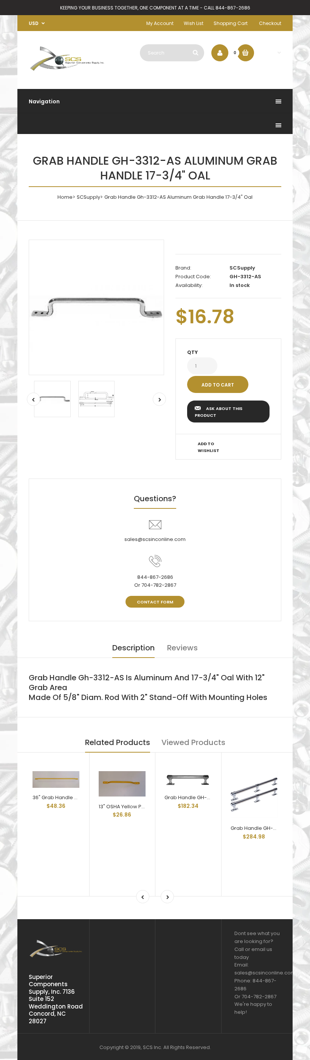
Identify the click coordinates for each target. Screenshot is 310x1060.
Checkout (270, 23)
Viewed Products (193, 742)
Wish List (193, 23)
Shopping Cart (231, 23)
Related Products (117, 742)
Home (65, 197)
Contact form (155, 602)
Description (133, 647)
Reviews (182, 647)
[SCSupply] (67, 71)
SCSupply (88, 197)
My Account (160, 23)
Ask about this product (218, 411)
